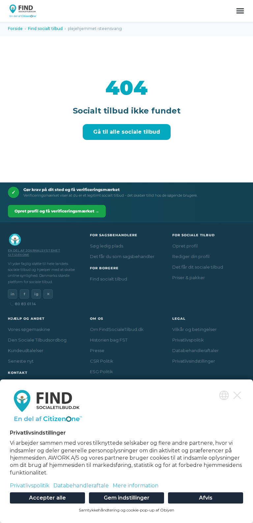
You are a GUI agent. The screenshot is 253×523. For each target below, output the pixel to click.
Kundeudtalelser (25, 350)
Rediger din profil (191, 256)
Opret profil (185, 245)
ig (36, 294)
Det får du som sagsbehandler (122, 256)
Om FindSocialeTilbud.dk (117, 329)
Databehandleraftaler (195, 350)
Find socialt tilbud (45, 28)
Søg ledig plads (106, 245)
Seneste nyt (21, 361)
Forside (15, 28)
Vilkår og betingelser (194, 329)
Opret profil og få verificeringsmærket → (56, 211)
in (12, 294)
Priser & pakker (188, 277)
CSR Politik (101, 361)
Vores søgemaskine (29, 329)
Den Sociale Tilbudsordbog (37, 340)
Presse (97, 350)
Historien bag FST (108, 340)
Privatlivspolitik (188, 340)
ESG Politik (101, 371)
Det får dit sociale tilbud (197, 267)
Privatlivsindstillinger (193, 361)
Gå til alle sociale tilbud (126, 132)
